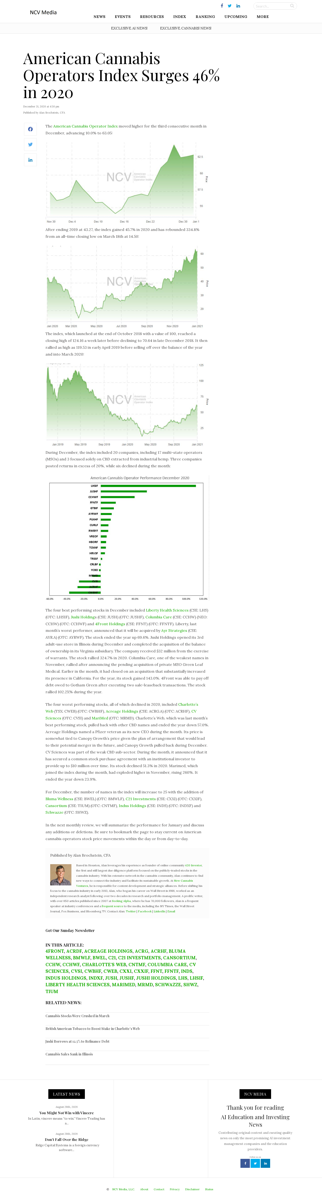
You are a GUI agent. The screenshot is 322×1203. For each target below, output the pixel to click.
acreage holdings (108, 951)
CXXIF (141, 971)
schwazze (168, 984)
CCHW (52, 964)
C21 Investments (141, 798)
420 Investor (193, 865)
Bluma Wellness (59, 798)
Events (123, 16)
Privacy (175, 1189)
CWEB (110, 971)
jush (111, 978)
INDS (186, 971)
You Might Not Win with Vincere (66, 1112)
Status (209, 1189)
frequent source (112, 906)
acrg (141, 951)
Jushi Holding (83, 617)
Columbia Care (158, 617)
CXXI (126, 971)
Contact (159, 1189)
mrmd (145, 984)
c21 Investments (139, 958)
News (99, 16)
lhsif (196, 978)
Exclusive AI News (129, 28)
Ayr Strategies (174, 630)
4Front (54, 951)
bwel (99, 958)
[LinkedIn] (30, 162)
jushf (127, 978)
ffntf (172, 971)
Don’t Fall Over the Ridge (66, 1139)
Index (179, 16)
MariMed (100, 718)
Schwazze (54, 812)
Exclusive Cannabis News (185, 28)
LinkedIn (159, 911)
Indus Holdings (132, 805)
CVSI (76, 971)
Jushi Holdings (156, 978)
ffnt (156, 971)
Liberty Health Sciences (167, 610)
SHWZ (190, 984)
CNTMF (136, 964)
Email (171, 911)
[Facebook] (30, 131)
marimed (123, 984)
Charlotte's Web (104, 964)
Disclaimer (192, 1189)
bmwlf (81, 958)
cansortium (179, 958)
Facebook (145, 911)
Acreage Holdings (122, 711)
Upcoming (235, 16)
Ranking (205, 16)
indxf (96, 978)
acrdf (74, 951)
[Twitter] (30, 147)
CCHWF (71, 964)
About (144, 1189)
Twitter (131, 911)
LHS (182, 978)
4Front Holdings (110, 623)
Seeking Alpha (121, 901)
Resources (152, 16)
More (263, 16)
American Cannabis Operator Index (85, 126)
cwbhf (92, 971)
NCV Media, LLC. (123, 1189)
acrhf (158, 951)
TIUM (51, 991)
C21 (112, 958)
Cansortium (56, 805)
